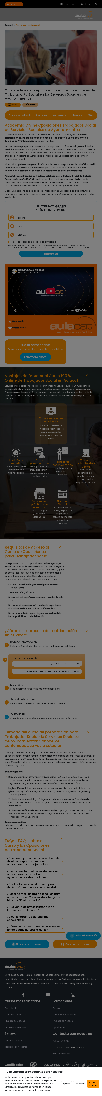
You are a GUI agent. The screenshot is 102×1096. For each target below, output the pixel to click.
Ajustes (66, 1083)
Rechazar (80, 1083)
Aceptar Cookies (93, 1084)
